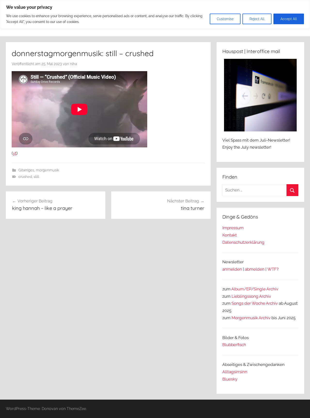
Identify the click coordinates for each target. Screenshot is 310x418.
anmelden (232, 269)
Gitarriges (26, 170)
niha (73, 64)
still (36, 177)
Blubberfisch (234, 344)
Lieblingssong (245, 296)
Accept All (288, 19)
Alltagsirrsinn (234, 371)
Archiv (265, 296)
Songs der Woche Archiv (255, 303)
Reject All (256, 19)
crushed (25, 177)
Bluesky (229, 379)
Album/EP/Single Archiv (254, 289)
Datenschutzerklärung (243, 242)
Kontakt (229, 235)
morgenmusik (47, 170)
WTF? (273, 269)
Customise (225, 19)
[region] (155, 14)
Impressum (233, 227)
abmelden (254, 269)
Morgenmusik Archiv (251, 317)
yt (14, 153)
